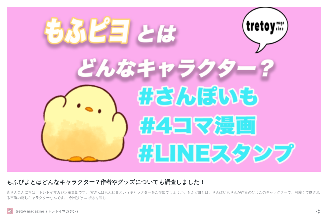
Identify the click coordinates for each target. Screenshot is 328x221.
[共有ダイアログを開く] (317, 210)
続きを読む (97, 197)
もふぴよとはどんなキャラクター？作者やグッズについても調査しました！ (106, 181)
